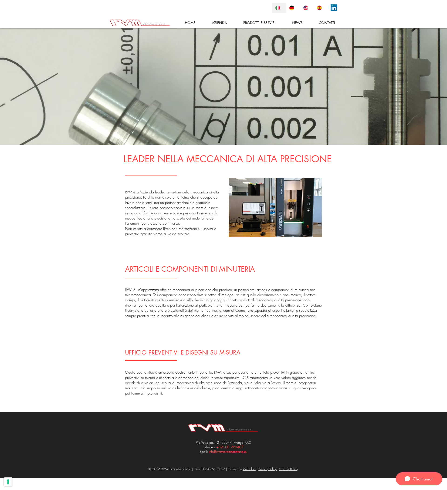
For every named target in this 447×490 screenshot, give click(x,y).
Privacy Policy (267, 469)
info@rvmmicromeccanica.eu (228, 451)
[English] (307, 8)
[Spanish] (320, 8)
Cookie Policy (288, 469)
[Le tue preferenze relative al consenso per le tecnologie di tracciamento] (8, 481)
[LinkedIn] (334, 7)
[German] (293, 8)
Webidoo (249, 469)
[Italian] (279, 8)
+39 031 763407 (230, 447)
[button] (253, 22)
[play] (312, 233)
